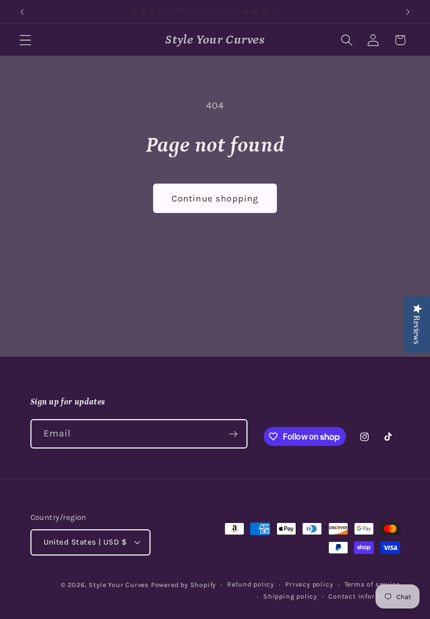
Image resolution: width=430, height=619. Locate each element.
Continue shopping (215, 198)
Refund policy (250, 584)
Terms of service (372, 584)
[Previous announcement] (22, 11)
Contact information (364, 596)
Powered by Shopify (184, 585)
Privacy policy (309, 584)
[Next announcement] (408, 11)
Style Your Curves (119, 585)
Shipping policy (290, 596)
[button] (25, 40)
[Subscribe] (233, 434)
